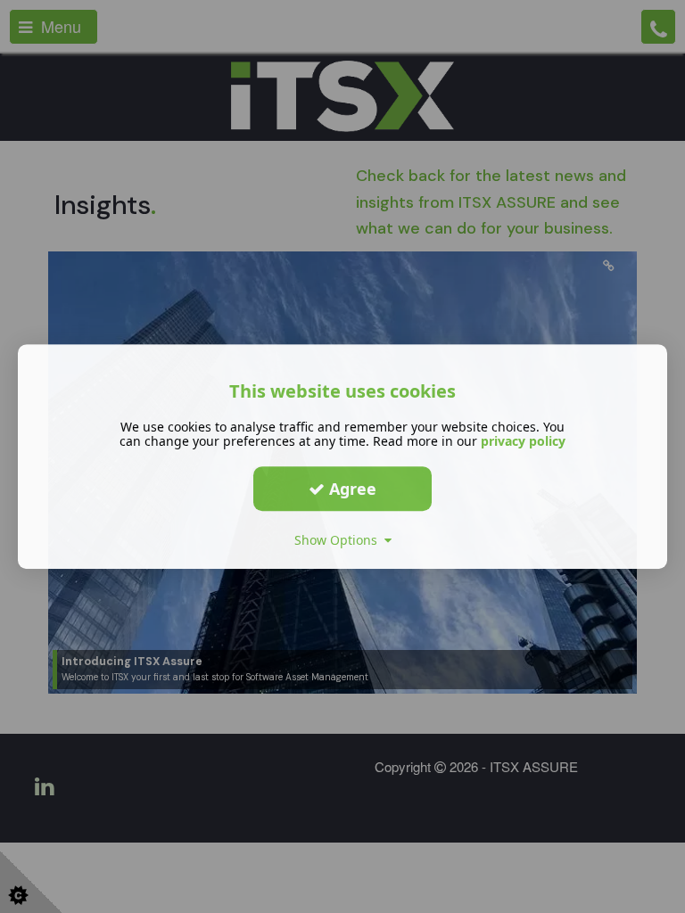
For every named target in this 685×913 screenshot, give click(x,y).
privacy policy (523, 440)
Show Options (339, 539)
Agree (350, 488)
